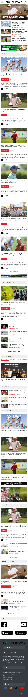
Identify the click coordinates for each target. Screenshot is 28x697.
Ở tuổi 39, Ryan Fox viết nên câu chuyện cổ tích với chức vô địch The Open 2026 (18, 332)
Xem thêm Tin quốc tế (14, 557)
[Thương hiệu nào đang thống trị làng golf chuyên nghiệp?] (14, 572)
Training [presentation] (24, 359)
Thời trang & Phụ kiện (6, 586)
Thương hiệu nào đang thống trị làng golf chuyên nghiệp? (13, 17)
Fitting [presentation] (19, 359)
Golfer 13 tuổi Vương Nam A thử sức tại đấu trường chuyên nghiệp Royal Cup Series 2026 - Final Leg (19, 38)
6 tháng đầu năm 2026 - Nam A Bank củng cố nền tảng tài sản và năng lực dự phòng (17, 398)
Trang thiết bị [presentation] (5, 359)
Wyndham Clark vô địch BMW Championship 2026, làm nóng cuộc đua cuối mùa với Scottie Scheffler (19, 31)
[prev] (2, 376)
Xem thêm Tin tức (14, 271)
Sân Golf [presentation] (12, 359)
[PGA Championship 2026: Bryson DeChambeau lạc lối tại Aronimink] (4, 346)
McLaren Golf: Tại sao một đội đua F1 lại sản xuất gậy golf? (13, 380)
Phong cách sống (12, 401)
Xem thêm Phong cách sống (14, 613)
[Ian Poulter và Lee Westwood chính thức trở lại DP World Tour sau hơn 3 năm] (4, 545)
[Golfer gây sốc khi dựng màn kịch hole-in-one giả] (4, 406)
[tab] (5, 360)
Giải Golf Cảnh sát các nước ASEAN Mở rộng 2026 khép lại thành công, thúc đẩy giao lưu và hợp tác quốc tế (17, 391)
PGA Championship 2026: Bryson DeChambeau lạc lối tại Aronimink (16, 345)
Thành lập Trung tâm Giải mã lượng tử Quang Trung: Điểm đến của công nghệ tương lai (18, 607)
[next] (25, 376)
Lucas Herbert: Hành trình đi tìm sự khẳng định (17, 326)
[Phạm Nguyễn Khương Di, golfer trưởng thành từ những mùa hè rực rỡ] (14, 293)
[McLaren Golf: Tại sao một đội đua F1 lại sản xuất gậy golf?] (14, 370)
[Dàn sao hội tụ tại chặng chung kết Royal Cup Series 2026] (6, 23)
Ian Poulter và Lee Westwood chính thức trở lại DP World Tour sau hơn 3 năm (13, 219)
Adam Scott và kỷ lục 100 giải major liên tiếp (18, 338)
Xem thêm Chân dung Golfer (14, 351)
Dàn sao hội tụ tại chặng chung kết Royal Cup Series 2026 (18, 24)
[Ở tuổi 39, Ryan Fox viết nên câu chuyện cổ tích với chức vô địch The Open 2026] (4, 333)
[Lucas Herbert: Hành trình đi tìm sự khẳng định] (4, 326)
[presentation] (1, 11)
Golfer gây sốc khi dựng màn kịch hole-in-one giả (18, 405)
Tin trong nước (15, 27)
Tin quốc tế (14, 34)
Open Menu (2, 2)
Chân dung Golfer (5, 308)
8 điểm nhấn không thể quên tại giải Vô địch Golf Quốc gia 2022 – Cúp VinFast (13, 499)
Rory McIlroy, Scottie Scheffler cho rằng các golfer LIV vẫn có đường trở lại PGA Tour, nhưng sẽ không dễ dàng (14, 254)
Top (22, 694)
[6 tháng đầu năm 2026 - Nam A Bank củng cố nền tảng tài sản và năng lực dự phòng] (4, 399)
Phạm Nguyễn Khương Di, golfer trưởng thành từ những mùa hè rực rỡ (14, 303)
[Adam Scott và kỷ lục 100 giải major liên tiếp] (4, 339)
